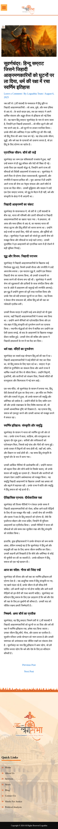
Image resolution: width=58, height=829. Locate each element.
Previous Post (29, 665)
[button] (4, 7)
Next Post (29, 671)
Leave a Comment (13, 93)
